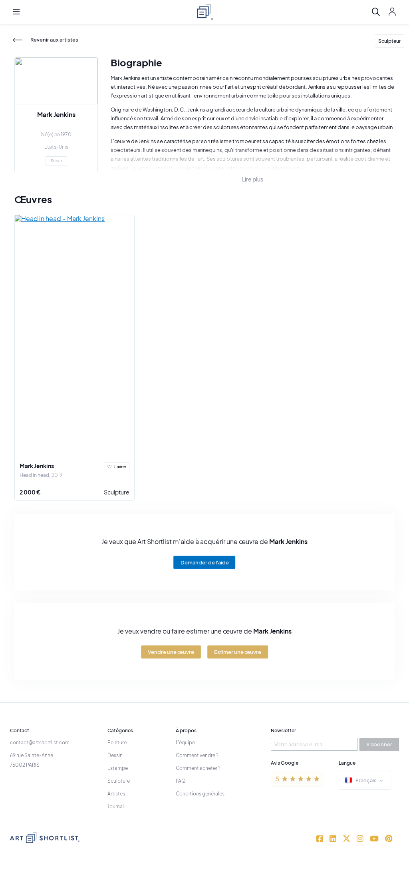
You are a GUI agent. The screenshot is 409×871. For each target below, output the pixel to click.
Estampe (117, 768)
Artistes (116, 794)
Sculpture (116, 492)
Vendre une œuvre (171, 651)
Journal (115, 806)
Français (366, 780)
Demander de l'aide (205, 562)
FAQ (181, 781)
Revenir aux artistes (54, 40)
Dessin (115, 755)
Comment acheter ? (198, 768)
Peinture (117, 742)
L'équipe (185, 742)
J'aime (120, 466)
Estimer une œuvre (237, 651)
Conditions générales (200, 794)
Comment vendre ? (197, 755)
